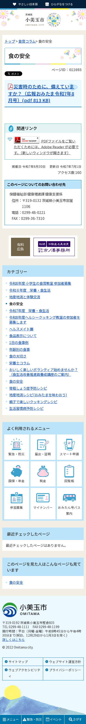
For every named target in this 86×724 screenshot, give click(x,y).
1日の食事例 (18, 342)
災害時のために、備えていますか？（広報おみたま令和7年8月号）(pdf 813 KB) (41, 93)
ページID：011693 (66, 69)
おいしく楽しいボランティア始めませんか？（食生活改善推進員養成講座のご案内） (43, 372)
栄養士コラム (19, 362)
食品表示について (23, 335)
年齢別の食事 (19, 349)
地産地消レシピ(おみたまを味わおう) (38, 394)
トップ (10, 41)
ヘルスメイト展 (21, 328)
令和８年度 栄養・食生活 (29, 290)
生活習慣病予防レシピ (26, 408)
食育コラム (27, 41)
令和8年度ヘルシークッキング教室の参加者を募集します (44, 319)
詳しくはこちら (13, 639)
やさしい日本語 (28, 4)
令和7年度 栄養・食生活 (29, 310)
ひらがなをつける (62, 4)
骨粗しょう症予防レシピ (28, 388)
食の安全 (16, 381)
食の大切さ (17, 355)
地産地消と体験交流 (24, 296)
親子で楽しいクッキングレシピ (33, 401)
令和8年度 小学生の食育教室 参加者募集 (40, 283)
